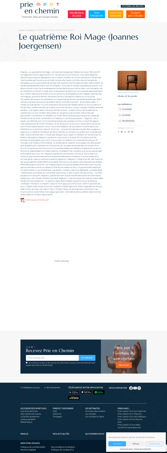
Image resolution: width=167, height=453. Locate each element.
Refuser (136, 444)
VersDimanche (96, 14)
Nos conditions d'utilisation (63, 447)
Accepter (117, 444)
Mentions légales (28, 450)
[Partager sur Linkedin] (125, 131)
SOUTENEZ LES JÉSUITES (133, 6)
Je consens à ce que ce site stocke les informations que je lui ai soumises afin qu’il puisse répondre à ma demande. (60, 364)
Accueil (22, 30)
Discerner (57, 414)
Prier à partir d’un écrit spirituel (132, 411)
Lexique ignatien (28, 419)
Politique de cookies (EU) (62, 450)
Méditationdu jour (77, 14)
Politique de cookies (126, 449)
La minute (125, 115)
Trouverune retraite (135, 14)
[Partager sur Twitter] (121, 131)
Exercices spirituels (29, 411)
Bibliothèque (26, 422)
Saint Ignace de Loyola (30, 414)
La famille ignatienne (29, 417)
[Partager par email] (128, 131)
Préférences (154, 444)
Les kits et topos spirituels (129, 427)
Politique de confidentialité (142, 449)
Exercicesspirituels (115, 14)
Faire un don (124, 365)
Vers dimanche (128, 121)
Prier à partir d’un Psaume (130, 414)
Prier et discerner (63, 408)
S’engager (57, 417)
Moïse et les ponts (127, 96)
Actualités (30, 30)
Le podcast (126, 109)
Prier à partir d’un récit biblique (132, 417)
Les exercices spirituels (33, 408)
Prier (55, 411)
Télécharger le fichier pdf (37, 200)
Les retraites (92, 408)
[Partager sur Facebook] (119, 131)
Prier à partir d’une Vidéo (129, 425)
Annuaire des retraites (95, 411)
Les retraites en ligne (94, 417)
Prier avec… (124, 408)
